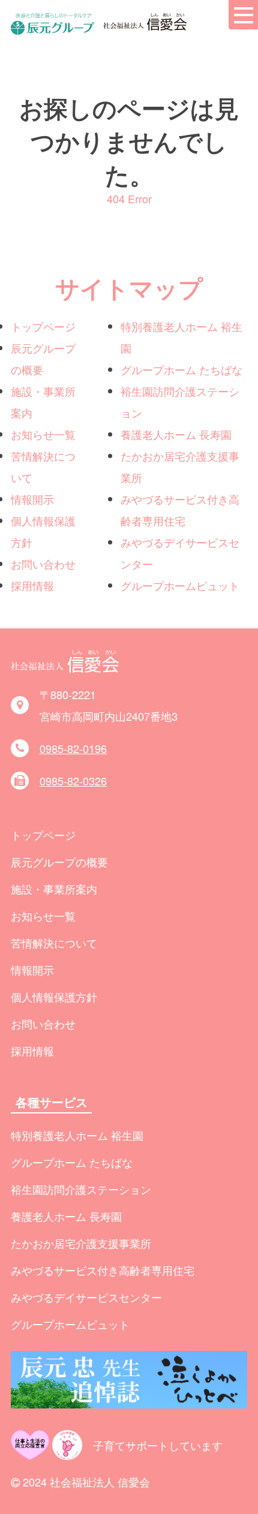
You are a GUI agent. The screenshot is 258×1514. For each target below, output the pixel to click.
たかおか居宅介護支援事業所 (81, 1243)
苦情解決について (54, 942)
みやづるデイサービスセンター (86, 1297)
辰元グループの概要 (59, 861)
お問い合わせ (43, 563)
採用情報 (32, 585)
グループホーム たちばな (181, 369)
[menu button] (243, 15)
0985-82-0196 (73, 748)
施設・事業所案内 (54, 888)
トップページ (43, 326)
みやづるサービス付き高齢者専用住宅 (102, 1270)
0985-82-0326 (73, 780)
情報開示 (32, 499)
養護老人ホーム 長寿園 (176, 434)
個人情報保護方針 (54, 996)
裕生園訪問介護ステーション (81, 1189)
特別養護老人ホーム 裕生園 (77, 1135)
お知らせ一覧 (43, 434)
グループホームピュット (180, 585)
